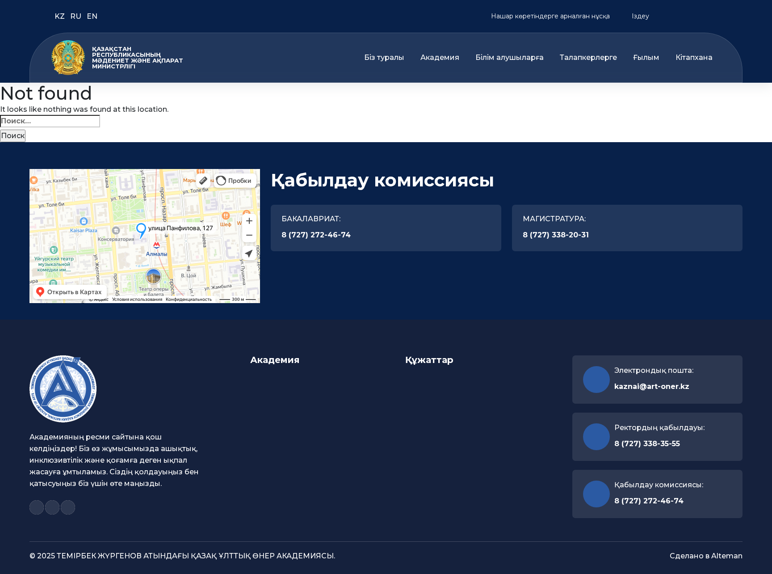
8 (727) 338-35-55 (647, 443)
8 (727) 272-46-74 (316, 235)
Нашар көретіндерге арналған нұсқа (549, 16)
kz (61, 16)
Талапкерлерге (588, 57)
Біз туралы (384, 57)
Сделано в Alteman (706, 556)
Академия (439, 57)
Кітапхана (694, 57)
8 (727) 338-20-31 (556, 235)
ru (76, 16)
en (92, 16)
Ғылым (646, 57)
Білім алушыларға (509, 57)
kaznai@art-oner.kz (651, 386)
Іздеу (639, 16)
